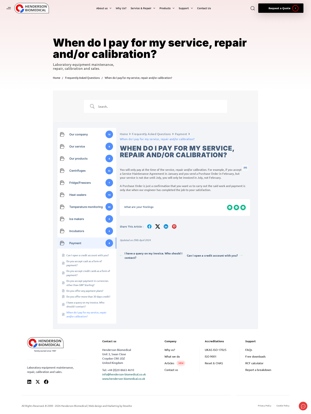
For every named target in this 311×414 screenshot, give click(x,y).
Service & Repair (141, 8)
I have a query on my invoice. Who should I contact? (153, 255)
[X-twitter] (37, 382)
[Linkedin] (29, 382)
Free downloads (255, 356)
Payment (181, 134)
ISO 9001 (211, 356)
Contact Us (204, 8)
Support (184, 8)
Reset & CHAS (214, 363)
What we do (172, 356)
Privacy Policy (264, 405)
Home (56, 77)
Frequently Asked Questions (82, 77)
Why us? (169, 349)
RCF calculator (254, 363)
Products (165, 8)
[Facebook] (46, 382)
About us (102, 8)
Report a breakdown (258, 369)
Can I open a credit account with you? (212, 255)
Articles (173, 363)
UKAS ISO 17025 (215, 349)
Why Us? (121, 8)
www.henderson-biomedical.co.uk (123, 378)
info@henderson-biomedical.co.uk (124, 374)
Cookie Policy (282, 405)
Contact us (171, 369)
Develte (127, 405)
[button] (8, 8)
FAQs (248, 349)
